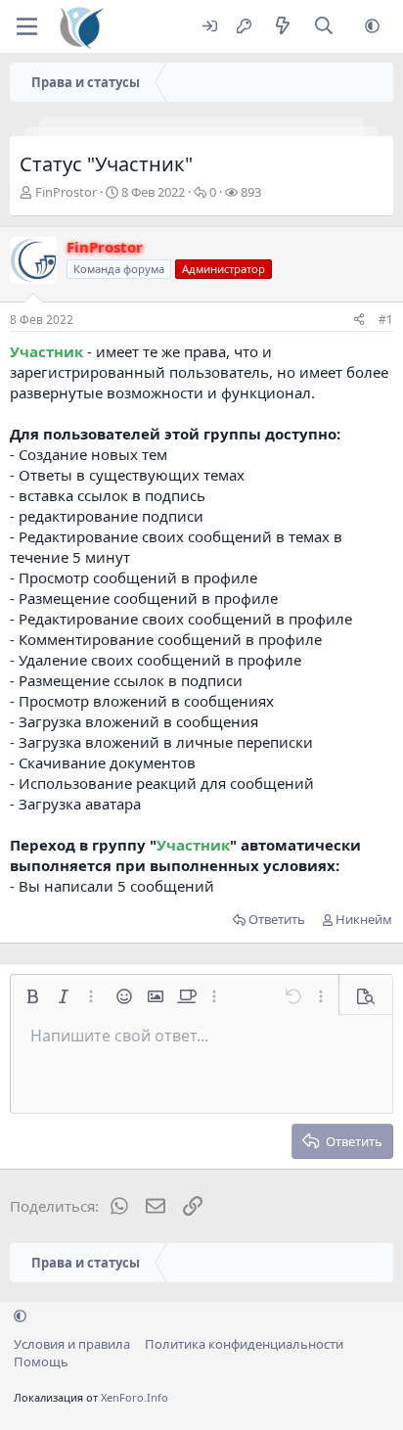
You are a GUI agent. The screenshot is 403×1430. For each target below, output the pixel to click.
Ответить (276, 919)
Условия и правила (72, 1344)
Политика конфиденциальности (244, 1344)
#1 (386, 319)
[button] (372, 27)
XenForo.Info (134, 1397)
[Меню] (27, 26)
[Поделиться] (359, 320)
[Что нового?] (282, 27)
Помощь (41, 1361)
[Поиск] (324, 27)
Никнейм (364, 919)
